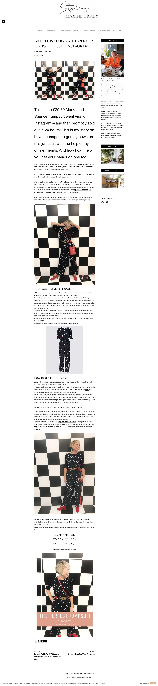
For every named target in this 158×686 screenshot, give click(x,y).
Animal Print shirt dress (53, 427)
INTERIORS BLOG (52, 31)
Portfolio (76, 673)
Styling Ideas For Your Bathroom (81, 653)
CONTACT (120, 31)
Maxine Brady (39, 55)
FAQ (81, 673)
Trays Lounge (65, 182)
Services (71, 673)
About (66, 673)
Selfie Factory (66, 323)
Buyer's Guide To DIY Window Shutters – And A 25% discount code (47, 655)
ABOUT (40, 31)
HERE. (87, 389)
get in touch (116, 135)
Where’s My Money (50, 192)
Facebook (108, 125)
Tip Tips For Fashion (81, 190)
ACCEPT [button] (153, 683)
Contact (86, 673)
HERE (70, 522)
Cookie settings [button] (144, 683)
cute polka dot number (84, 167)
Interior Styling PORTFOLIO (70, 31)
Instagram (118, 123)
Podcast (91, 673)
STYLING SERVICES (89, 31)
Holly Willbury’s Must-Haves (67, 422)
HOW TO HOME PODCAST (106, 31)
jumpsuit (57, 116)
